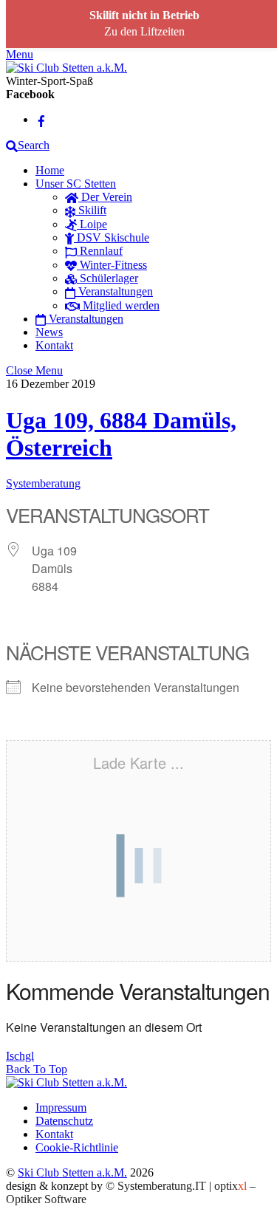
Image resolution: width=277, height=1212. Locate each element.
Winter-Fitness (112, 265)
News (49, 332)
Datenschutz (64, 1121)
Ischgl (20, 1056)
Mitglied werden (120, 305)
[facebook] (41, 119)
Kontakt (54, 345)
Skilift (90, 210)
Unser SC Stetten (75, 183)
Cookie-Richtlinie (76, 1147)
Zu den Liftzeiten (144, 31)
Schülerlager (107, 278)
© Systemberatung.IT (156, 1186)
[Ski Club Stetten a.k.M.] (66, 67)
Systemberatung (43, 483)
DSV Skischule (111, 237)
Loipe (92, 224)
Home (49, 170)
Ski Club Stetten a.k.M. (72, 1172)
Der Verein (105, 197)
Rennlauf (100, 250)
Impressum (60, 1107)
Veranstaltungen (114, 291)
